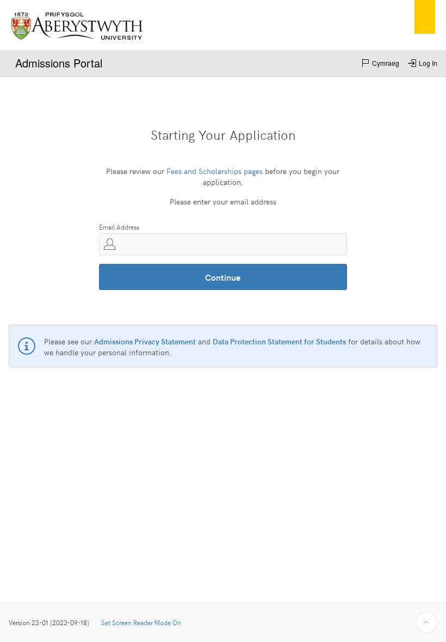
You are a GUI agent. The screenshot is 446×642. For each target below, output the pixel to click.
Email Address (119, 227)
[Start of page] (426, 622)
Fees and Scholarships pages (214, 171)
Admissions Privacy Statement (145, 341)
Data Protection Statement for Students (279, 341)
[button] (380, 63)
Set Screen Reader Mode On (141, 622)
